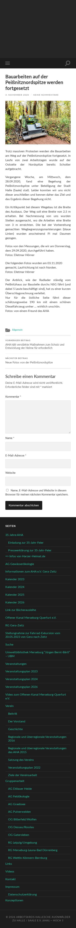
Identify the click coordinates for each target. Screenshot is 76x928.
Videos (9, 871)
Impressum (12, 886)
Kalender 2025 (14, 594)
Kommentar (13, 396)
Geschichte (15, 729)
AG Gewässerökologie (19, 564)
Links (8, 863)
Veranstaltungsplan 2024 (21, 679)
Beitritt (12, 713)
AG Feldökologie (18, 796)
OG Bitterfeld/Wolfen (22, 819)
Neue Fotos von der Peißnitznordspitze (29, 361)
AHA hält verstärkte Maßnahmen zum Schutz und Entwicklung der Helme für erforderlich (34, 344)
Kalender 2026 (14, 602)
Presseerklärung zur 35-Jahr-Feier (29, 550)
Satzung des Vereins (21, 759)
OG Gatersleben (18, 834)
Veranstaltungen (16, 663)
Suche (9, 644)
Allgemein (17, 330)
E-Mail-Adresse (15, 455)
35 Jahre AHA (14, 535)
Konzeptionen (14, 900)
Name (9, 438)
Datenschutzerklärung (22, 894)
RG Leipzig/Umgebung (22, 842)
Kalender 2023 (14, 579)
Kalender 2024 (14, 587)
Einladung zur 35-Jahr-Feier (26, 542)
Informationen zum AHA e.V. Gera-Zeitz (30, 571)
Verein (9, 706)
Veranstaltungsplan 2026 (21, 686)
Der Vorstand (16, 721)
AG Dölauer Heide (20, 788)
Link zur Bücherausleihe (20, 610)
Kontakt (10, 879)
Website (10, 473)
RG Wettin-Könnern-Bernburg (27, 857)
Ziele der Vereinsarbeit (22, 775)
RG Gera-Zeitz (14, 625)
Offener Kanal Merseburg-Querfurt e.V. (30, 617)
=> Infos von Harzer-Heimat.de (25, 556)
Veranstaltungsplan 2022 (24, 767)
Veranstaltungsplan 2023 (21, 671)
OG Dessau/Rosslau (21, 827)
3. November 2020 (17, 95)
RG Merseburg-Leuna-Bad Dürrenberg (32, 850)
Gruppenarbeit (14, 781)
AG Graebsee (16, 804)
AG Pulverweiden (19, 811)
